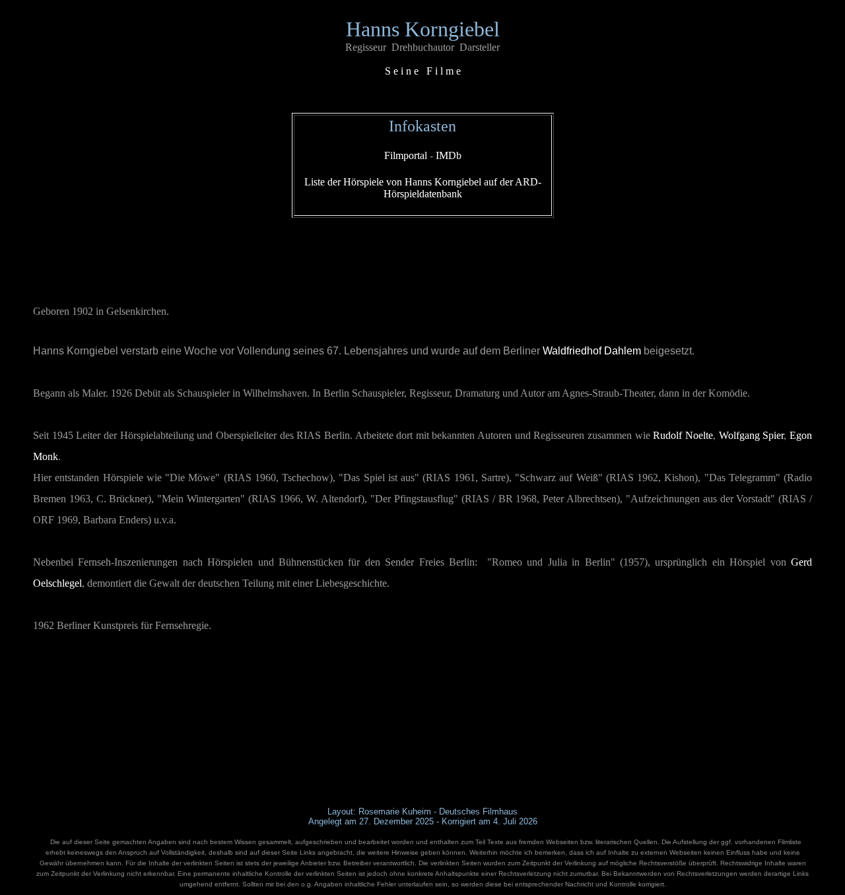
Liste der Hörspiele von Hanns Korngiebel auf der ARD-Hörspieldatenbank (422, 187)
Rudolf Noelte (683, 435)
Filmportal (405, 155)
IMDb (448, 155)
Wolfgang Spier (751, 435)
